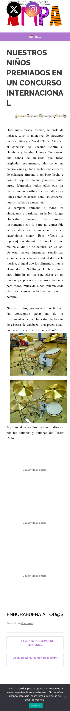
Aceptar (36, 705)
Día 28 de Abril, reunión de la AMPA (35, 659)
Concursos (27, 623)
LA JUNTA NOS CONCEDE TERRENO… (35, 643)
